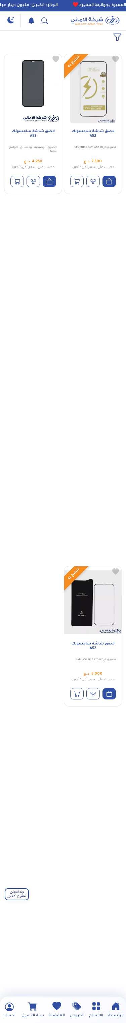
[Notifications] (29, 20)
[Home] (95, 21)
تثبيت (35, 516)
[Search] (43, 20)
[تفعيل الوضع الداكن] (10, 20)
